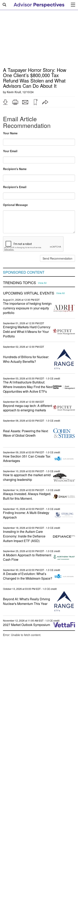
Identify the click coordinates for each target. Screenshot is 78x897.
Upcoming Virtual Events (28, 293)
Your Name (10, 133)
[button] (5, 102)
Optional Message (15, 205)
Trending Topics (19, 283)
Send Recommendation (57, 258)
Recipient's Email (14, 187)
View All (42, 282)
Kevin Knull (14, 92)
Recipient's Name (15, 169)
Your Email (10, 151)
